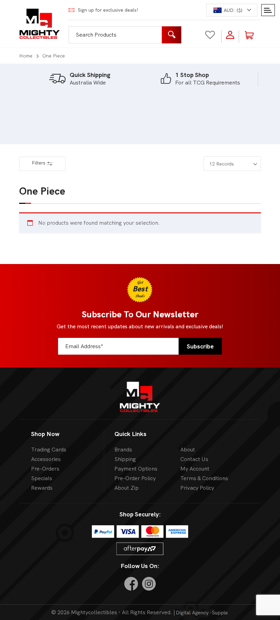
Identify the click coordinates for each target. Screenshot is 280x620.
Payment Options (135, 468)
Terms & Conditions (204, 478)
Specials (41, 478)
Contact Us (194, 459)
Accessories (46, 459)
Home (25, 55)
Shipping (125, 459)
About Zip (126, 487)
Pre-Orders (45, 468)
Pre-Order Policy (135, 478)
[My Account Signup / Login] (230, 35)
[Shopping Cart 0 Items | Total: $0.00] (253, 35)
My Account (194, 468)
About (187, 449)
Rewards (42, 487)
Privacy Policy (197, 487)
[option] (79, 78)
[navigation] (231, 10)
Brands (123, 449)
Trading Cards (48, 449)
